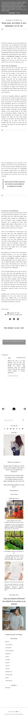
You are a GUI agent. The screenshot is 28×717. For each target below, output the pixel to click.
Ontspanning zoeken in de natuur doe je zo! (14, 552)
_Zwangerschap (8, 674)
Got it (18, 13)
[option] (14, 337)
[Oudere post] (25, 409)
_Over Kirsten (8, 647)
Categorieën (8, 653)
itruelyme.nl (12, 711)
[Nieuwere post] (3, 409)
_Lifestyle (7, 668)
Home (7, 314)
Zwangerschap (18, 314)
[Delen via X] (10, 319)
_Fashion (7, 662)
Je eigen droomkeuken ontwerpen (14, 341)
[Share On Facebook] (14, 319)
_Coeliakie (7, 659)
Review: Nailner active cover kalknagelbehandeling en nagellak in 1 (14, 521)
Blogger (20, 634)
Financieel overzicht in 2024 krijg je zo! (14, 582)
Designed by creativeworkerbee (14, 714)
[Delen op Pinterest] (18, 319)
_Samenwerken (8, 680)
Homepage (7, 687)
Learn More (12, 13)
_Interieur (7, 665)
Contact (7, 677)
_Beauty (7, 656)
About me (7, 641)
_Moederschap (8, 671)
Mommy (12, 314)
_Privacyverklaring (9, 650)
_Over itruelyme (8, 644)
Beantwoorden (13, 376)
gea (9, 358)
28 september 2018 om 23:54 (21, 357)
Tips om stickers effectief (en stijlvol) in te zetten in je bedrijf (14, 601)
